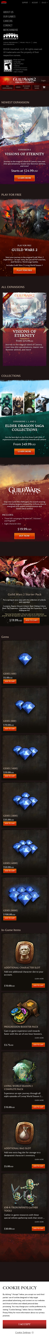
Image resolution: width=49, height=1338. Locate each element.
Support (25, 2)
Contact (7, 25)
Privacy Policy (25, 42)
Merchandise (10, 29)
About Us (8, 11)
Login (43, 80)
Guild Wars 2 (24, 80)
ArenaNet (11, 36)
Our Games (9, 16)
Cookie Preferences (10, 42)
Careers (7, 20)
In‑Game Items (26, 87)
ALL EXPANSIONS (7, 87)
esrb (8, 66)
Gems (18, 87)
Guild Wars (36, 87)
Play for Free (24, 270)
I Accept (24, 1324)
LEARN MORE (24, 178)
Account (35, 2)
